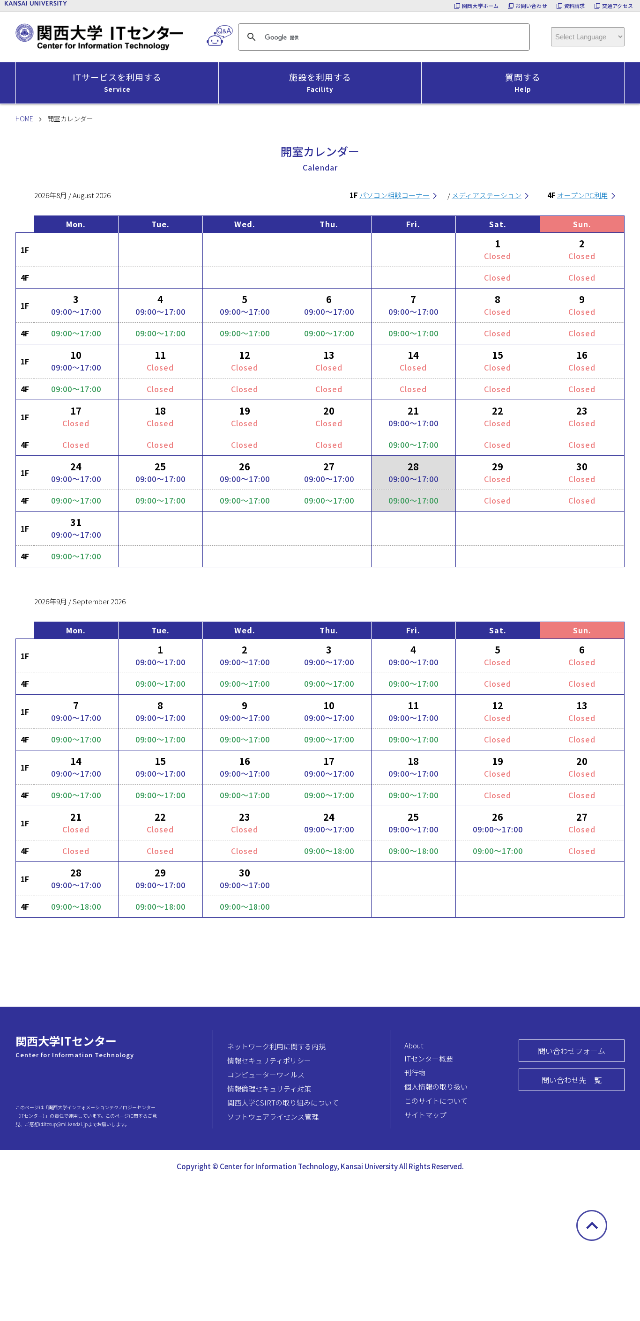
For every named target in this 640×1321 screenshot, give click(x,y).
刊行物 (414, 1072)
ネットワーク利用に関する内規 (276, 1046)
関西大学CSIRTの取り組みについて (283, 1102)
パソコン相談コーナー (394, 195)
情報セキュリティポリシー (269, 1060)
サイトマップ (425, 1115)
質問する (523, 82)
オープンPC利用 (582, 195)
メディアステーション (486, 195)
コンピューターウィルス (266, 1074)
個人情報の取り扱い (436, 1086)
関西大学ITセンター (66, 1040)
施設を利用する (320, 82)
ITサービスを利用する (117, 82)
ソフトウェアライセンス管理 (273, 1116)
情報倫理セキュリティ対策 (269, 1088)
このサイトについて (436, 1101)
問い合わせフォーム (571, 1050)
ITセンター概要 (428, 1058)
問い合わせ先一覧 (572, 1079)
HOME (24, 118)
